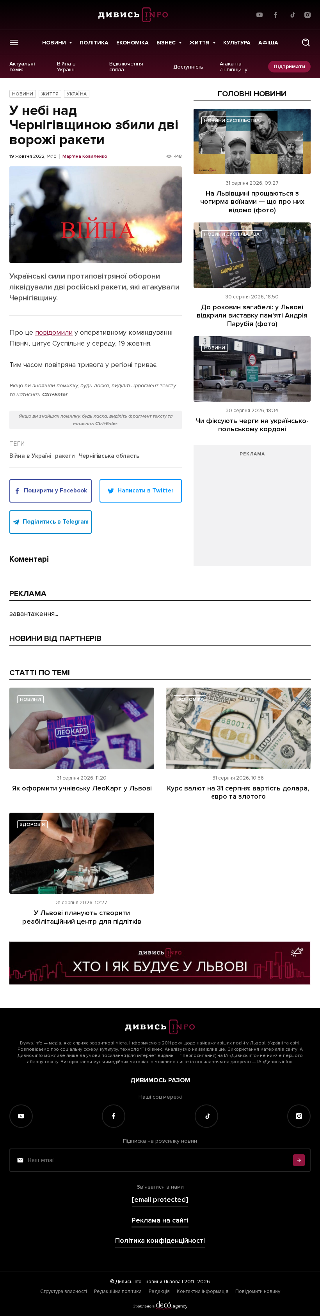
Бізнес (166, 42)
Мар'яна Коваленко (84, 156)
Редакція (159, 1291)
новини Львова (163, 1282)
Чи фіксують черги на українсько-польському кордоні (252, 425)
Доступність (188, 67)
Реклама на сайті (160, 1220)
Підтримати (289, 66)
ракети (65, 456)
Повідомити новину (257, 1291)
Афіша (268, 42)
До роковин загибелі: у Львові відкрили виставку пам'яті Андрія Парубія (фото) (252, 315)
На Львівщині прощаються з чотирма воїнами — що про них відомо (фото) (252, 201)
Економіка (132, 42)
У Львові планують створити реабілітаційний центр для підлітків (81, 917)
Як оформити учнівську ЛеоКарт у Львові (82, 788)
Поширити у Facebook (55, 490)
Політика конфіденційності (160, 1241)
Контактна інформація (202, 1291)
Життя (199, 42)
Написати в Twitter (145, 490)
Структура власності (63, 1291)
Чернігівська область (109, 456)
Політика (94, 42)
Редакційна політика (118, 1291)
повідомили (54, 332)
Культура (237, 42)
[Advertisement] (252, 509)
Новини (54, 42)
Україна (77, 94)
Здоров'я (32, 824)
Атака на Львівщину (233, 67)
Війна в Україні (66, 67)
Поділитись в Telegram (56, 521)
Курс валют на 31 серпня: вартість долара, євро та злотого (238, 792)
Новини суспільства (232, 120)
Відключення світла (126, 67)
